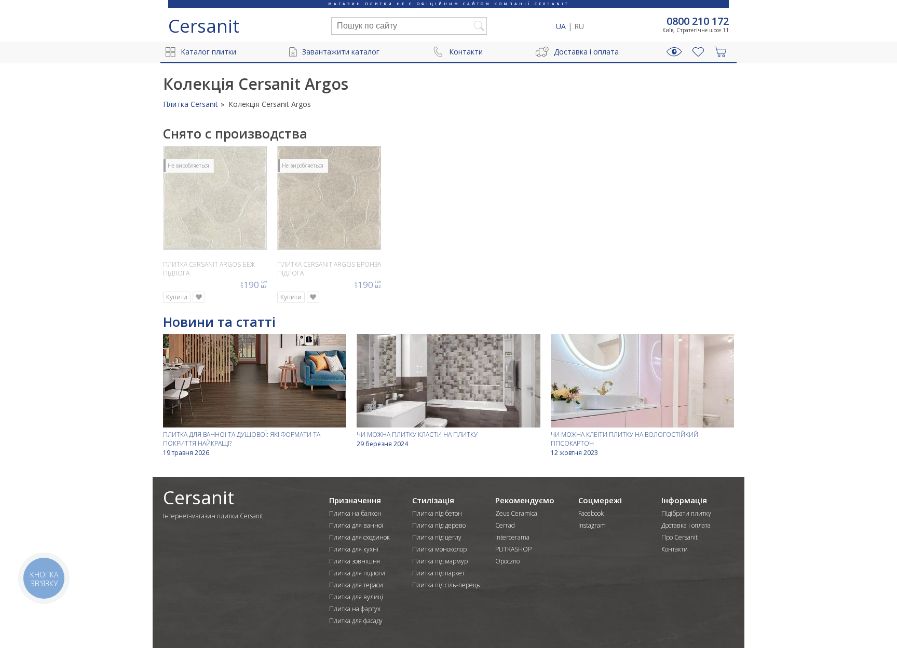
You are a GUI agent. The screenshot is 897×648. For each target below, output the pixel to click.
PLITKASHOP (513, 549)
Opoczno (507, 561)
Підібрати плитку (686, 513)
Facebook (591, 513)
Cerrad (505, 525)
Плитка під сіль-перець (446, 585)
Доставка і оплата (586, 52)
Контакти (466, 52)
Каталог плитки (208, 52)
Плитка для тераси (356, 585)
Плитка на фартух (354, 608)
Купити (176, 297)
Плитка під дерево (439, 525)
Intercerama (512, 537)
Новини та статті (219, 321)
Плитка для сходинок (359, 537)
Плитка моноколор (439, 549)
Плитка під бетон (437, 513)
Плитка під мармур (440, 561)
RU (579, 26)
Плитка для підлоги (357, 573)
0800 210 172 (698, 21)
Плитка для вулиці (356, 596)
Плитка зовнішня (354, 561)
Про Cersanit (679, 537)
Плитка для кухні (353, 549)
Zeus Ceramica (516, 513)
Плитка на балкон (355, 513)
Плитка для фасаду (356, 620)
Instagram (592, 525)
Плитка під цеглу (436, 537)
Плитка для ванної (356, 525)
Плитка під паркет (438, 573)
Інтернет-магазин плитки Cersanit (213, 516)
